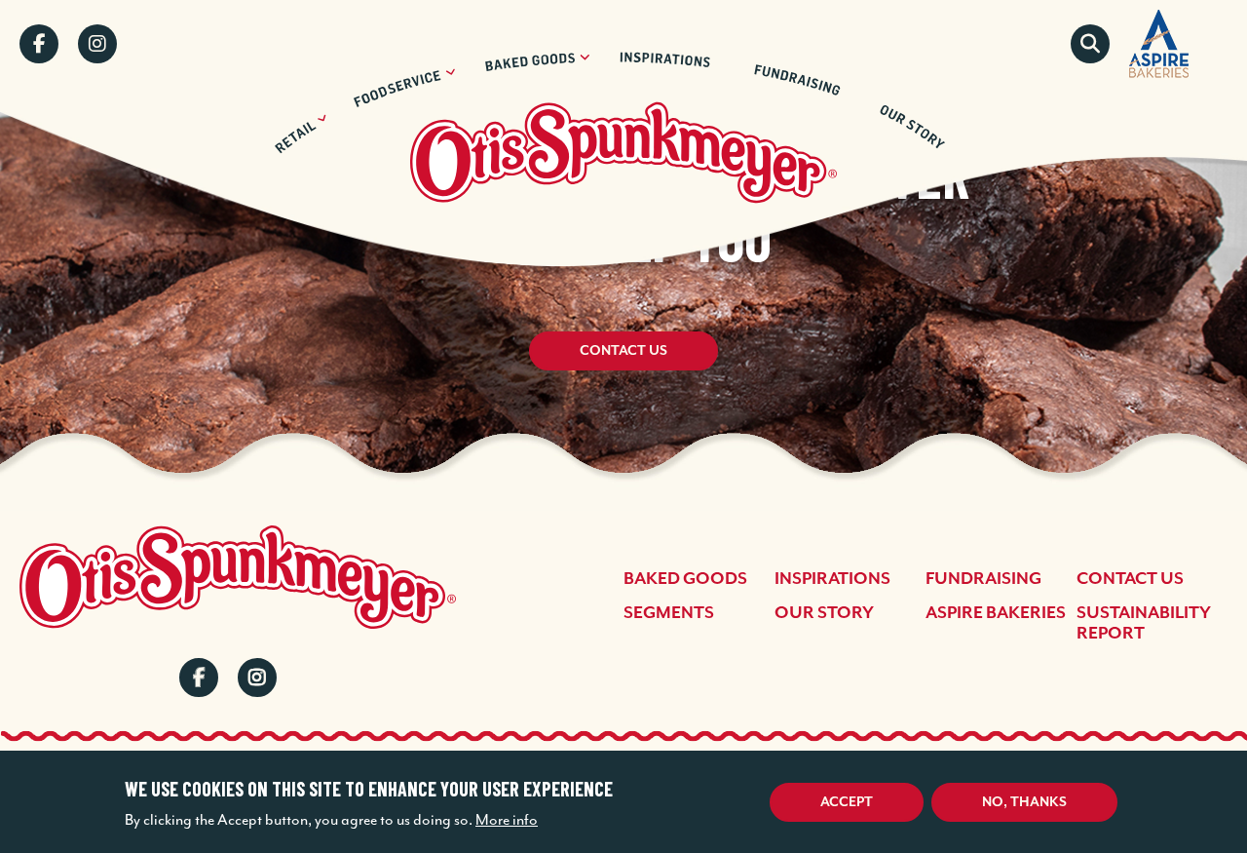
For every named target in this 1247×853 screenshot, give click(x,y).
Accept (846, 802)
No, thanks (1024, 802)
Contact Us (623, 351)
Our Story (824, 613)
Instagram (97, 43)
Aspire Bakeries (996, 613)
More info (506, 820)
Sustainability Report (1144, 623)
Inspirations (832, 579)
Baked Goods (685, 579)
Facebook (38, 43)
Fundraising (983, 579)
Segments (669, 613)
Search (1090, 43)
